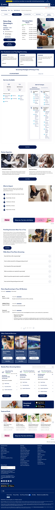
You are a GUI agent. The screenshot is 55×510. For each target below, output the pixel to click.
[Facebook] (2, 481)
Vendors (39, 453)
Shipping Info (3, 448)
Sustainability (40, 462)
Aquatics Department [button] (49, 15)
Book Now (10, 39)
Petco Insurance (23, 456)
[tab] (14, 73)
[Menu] (1, 4)
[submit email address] (13, 467)
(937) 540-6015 (4, 378)
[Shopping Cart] (53, 4)
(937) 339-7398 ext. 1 (9, 31)
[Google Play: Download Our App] (11, 486)
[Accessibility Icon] (8, 497)
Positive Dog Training (24, 453)
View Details (6, 395)
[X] (4, 481)
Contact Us (3, 456)
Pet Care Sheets (23, 462)
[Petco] (5, 4)
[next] (33, 328)
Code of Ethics (41, 450)
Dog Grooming (23, 448)
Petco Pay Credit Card (25, 450)
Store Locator (4, 453)
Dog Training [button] (38, 14)
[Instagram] (8, 481)
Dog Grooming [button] (16, 14)
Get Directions (8, 36)
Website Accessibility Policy (42, 494)
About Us (39, 448)
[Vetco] (2, 491)
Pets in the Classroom (24, 465)
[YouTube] (11, 481)
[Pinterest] (6, 481)
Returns (2, 447)
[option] (27, 310)
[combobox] (43, 367)
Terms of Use (8, 476)
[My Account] (51, 4)
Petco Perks (22, 447)
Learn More (7, 361)
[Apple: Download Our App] (4, 486)
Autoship (22, 459)
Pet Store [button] (6, 14)
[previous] (21, 328)
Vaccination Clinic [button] (27, 14)
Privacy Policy (16, 494)
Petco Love (40, 456)
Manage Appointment (9, 44)
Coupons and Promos (42, 459)
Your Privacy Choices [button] (24, 494)
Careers (39, 447)
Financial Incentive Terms (6, 477)
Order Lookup (4, 450)
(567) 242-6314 (40, 377)
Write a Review (6, 29)
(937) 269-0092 (22, 377)
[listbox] (27, 310)
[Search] (48, 4)
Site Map (34, 494)
